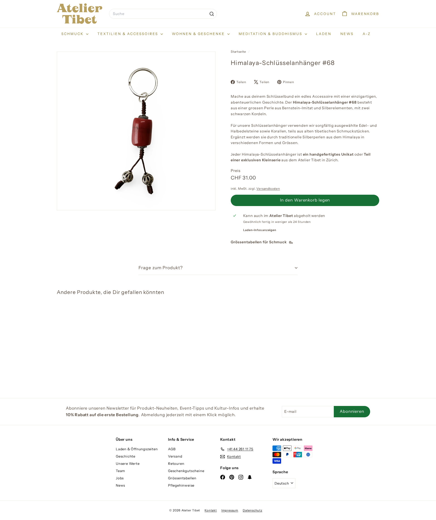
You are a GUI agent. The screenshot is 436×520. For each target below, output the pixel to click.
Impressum (229, 510)
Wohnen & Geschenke (199, 34)
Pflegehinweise (181, 485)
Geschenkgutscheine (186, 471)
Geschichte (125, 456)
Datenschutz (252, 510)
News (347, 34)
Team (120, 471)
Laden (323, 34)
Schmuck (73, 34)
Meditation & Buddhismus (271, 34)
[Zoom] (136, 131)
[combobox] (163, 14)
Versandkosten (268, 188)
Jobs (120, 478)
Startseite (239, 51)
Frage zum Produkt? (161, 267)
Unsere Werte (128, 463)
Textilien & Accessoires (128, 34)
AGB (172, 449)
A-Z (367, 34)
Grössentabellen (182, 478)
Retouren (176, 463)
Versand (175, 456)
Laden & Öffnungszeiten (137, 449)
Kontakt (211, 510)
